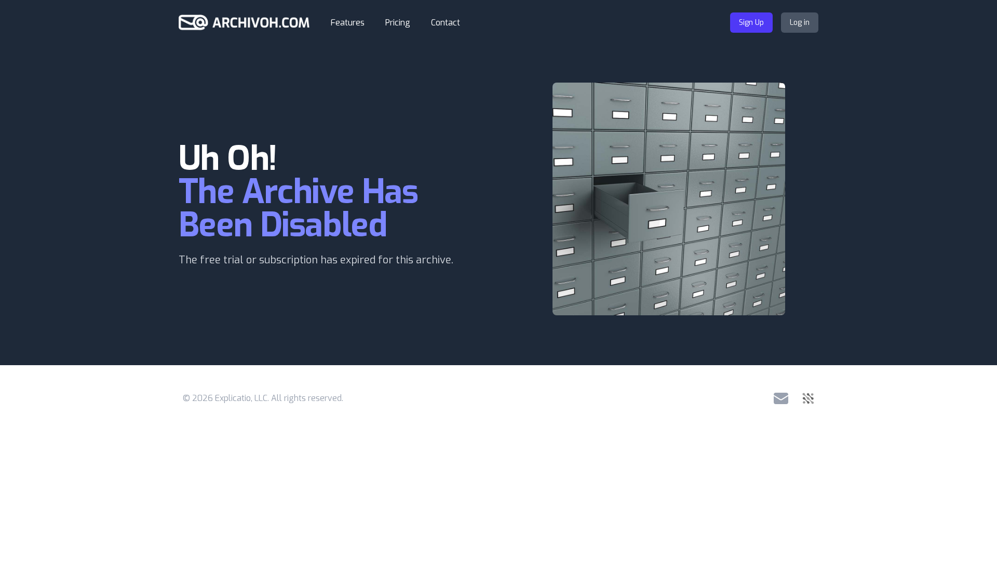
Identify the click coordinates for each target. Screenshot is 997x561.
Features (348, 22)
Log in (800, 23)
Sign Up (751, 23)
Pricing (397, 22)
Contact (445, 22)
